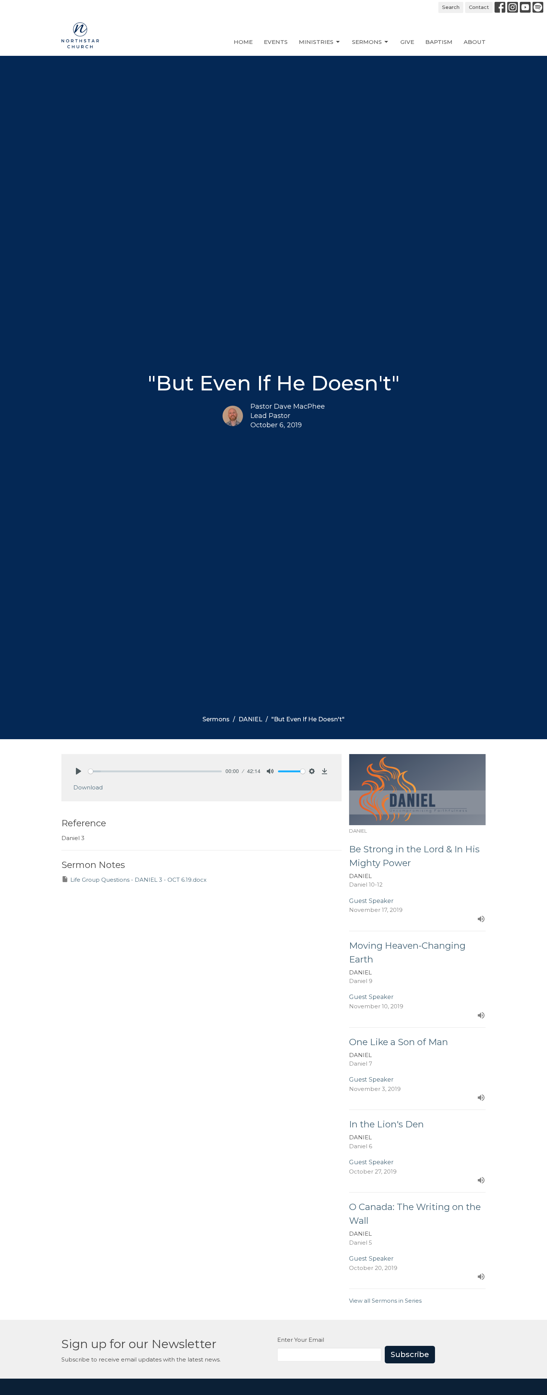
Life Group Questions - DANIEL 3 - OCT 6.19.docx (138, 879)
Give (407, 41)
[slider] (155, 771)
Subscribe (410, 1354)
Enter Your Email (300, 1339)
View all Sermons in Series (385, 1300)
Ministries (316, 41)
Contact (479, 7)
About (475, 41)
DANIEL (250, 719)
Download (88, 787)
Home (243, 41)
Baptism (438, 41)
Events (276, 41)
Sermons (367, 41)
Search (451, 7)
